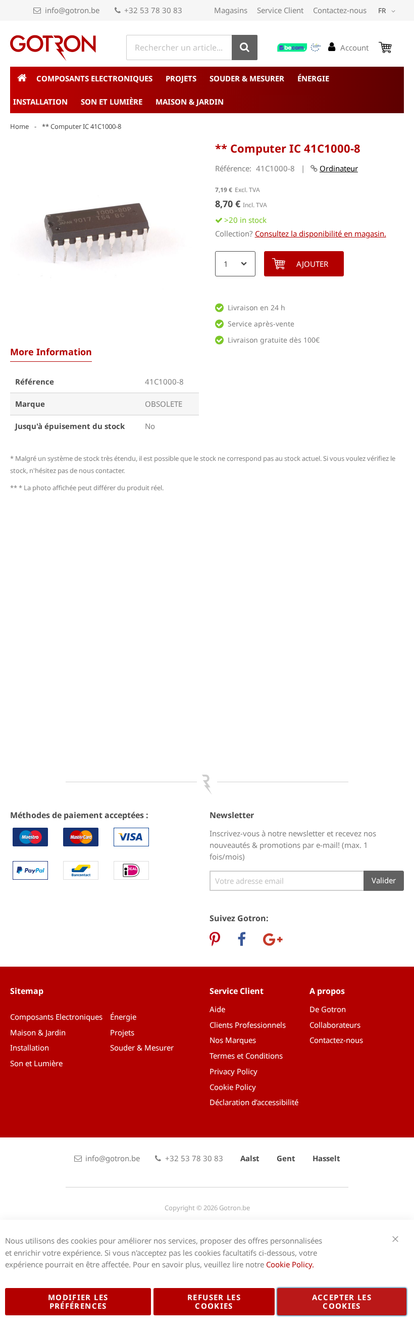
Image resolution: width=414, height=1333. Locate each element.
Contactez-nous (340, 10)
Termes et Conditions (246, 1056)
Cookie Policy (233, 1087)
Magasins (230, 10)
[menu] (207, 90)
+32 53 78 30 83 (153, 10)
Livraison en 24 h (256, 307)
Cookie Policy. (290, 1264)
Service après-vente (261, 323)
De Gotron (327, 1009)
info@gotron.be (72, 10)
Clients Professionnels (248, 1025)
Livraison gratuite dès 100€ (274, 340)
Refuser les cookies (214, 1301)
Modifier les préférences (78, 1301)
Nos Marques (233, 1040)
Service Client (280, 10)
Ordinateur (339, 168)
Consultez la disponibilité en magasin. (320, 233)
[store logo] (53, 48)
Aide (217, 1009)
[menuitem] (98, 78)
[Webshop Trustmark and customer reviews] (299, 47)
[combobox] (191, 47)
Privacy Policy (233, 1071)
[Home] (21, 78)
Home (19, 126)
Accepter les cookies (342, 1301)
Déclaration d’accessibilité (254, 1102)
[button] (388, 11)
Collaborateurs (334, 1025)
